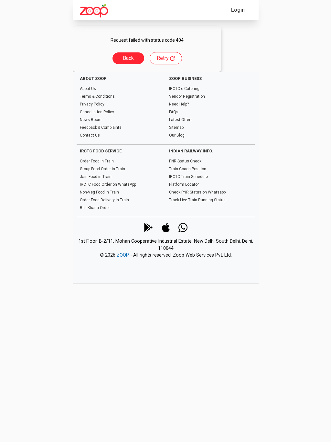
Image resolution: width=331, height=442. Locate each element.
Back (128, 58)
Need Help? (178, 104)
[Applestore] (165, 227)
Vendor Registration (187, 96)
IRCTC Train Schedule (188, 176)
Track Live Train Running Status (197, 200)
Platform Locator (183, 184)
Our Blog (176, 135)
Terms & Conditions (97, 96)
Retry (163, 58)
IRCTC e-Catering (184, 88)
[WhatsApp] (182, 227)
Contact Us (90, 135)
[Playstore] (148, 227)
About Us (88, 88)
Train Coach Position (187, 169)
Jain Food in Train (96, 176)
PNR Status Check (185, 161)
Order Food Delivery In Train (104, 200)
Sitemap (176, 127)
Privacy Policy (92, 104)
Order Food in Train (97, 161)
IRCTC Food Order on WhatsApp (108, 184)
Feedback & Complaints (101, 127)
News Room (90, 119)
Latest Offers (180, 119)
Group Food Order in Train (102, 169)
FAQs (173, 112)
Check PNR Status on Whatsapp (197, 192)
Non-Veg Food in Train (99, 192)
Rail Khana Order (95, 207)
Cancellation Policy (97, 112)
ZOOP (122, 255)
